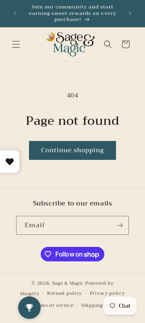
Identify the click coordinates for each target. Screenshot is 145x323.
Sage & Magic (68, 283)
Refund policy (64, 293)
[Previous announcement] (15, 13)
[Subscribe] (119, 225)
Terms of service (53, 305)
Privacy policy (107, 293)
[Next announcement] (130, 13)
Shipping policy (100, 305)
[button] (16, 44)
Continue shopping (72, 150)
